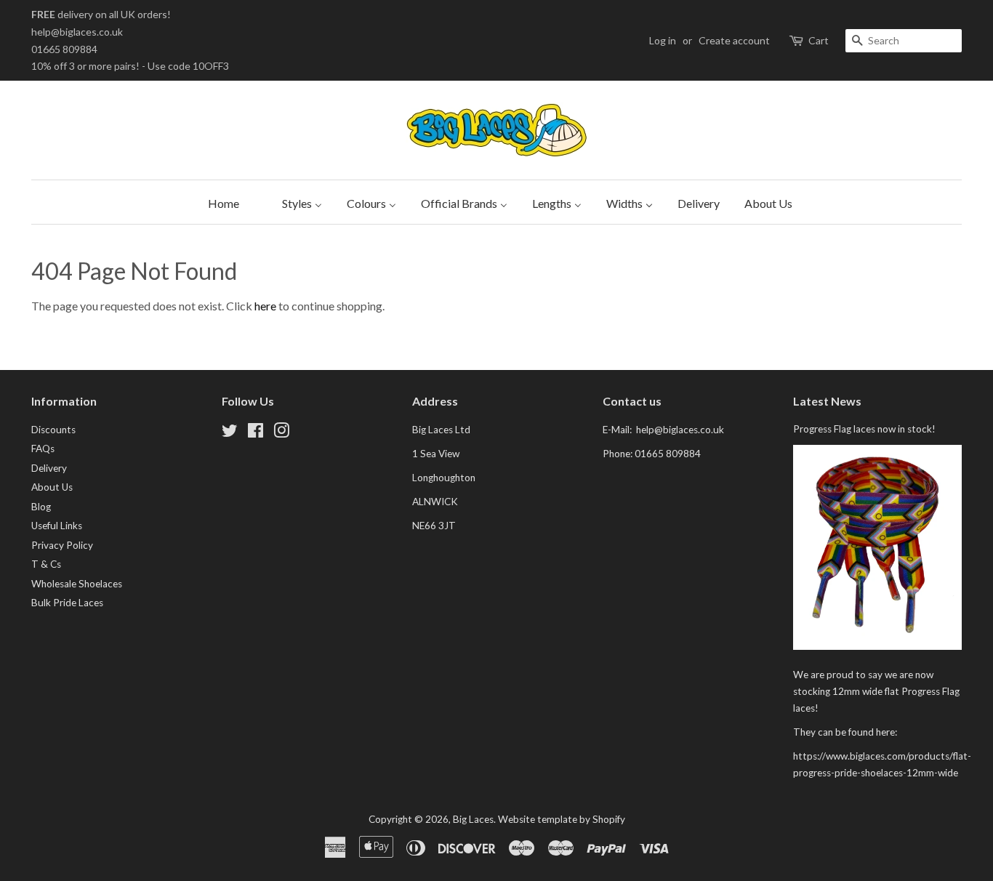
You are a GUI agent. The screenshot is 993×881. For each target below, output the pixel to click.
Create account (734, 40)
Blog (41, 506)
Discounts (53, 429)
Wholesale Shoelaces (76, 584)
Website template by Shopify (561, 819)
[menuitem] (220, 202)
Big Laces (473, 819)
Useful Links (56, 525)
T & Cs (46, 564)
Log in (662, 40)
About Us (52, 487)
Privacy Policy (62, 545)
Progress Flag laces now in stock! (864, 429)
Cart (818, 40)
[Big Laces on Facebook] (255, 433)
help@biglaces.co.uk (77, 31)
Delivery (49, 468)
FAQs (43, 448)
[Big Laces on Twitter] (230, 433)
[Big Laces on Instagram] (281, 433)
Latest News (827, 401)
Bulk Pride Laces (67, 602)
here (265, 306)
